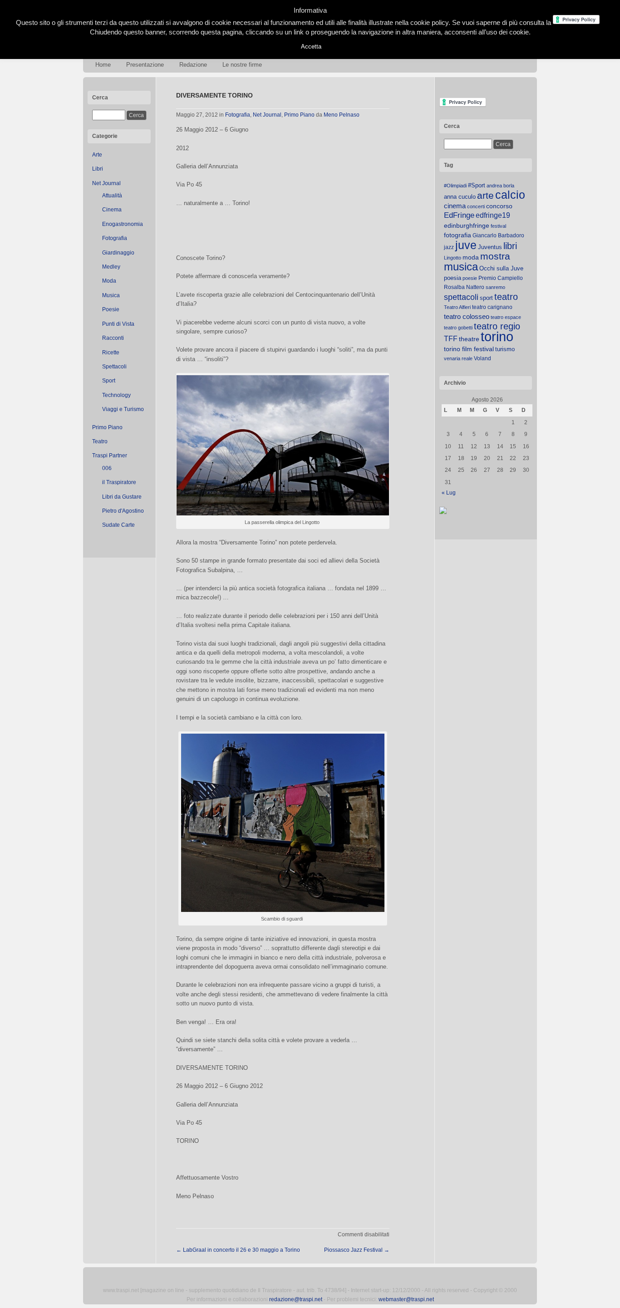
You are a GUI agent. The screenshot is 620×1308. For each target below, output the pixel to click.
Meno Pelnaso (341, 115)
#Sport (476, 185)
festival (498, 226)
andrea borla (500, 185)
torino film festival (469, 349)
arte (485, 195)
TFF (451, 338)
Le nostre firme (242, 64)
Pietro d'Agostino (123, 511)
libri (510, 246)
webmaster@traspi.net (406, 1299)
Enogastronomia (122, 224)
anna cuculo (460, 196)
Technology (116, 395)
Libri (97, 169)
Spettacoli (114, 366)
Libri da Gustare (122, 497)
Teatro (100, 441)
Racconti (113, 338)
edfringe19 (493, 215)
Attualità (112, 195)
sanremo (495, 287)
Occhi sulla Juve (501, 268)
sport (486, 297)
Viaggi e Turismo (123, 409)
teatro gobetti (458, 327)
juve (466, 245)
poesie (470, 278)
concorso (499, 206)
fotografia (457, 235)
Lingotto (452, 257)
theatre (469, 339)
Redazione (193, 64)
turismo (505, 349)
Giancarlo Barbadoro (498, 235)
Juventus (490, 247)
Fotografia (114, 238)
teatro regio (497, 326)
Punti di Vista (118, 324)
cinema (455, 206)
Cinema (112, 209)
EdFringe (459, 215)
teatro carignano (492, 307)
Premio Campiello (500, 278)
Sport (108, 380)
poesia (452, 277)
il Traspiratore (119, 482)
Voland (482, 358)
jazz (449, 247)
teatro (506, 297)
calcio (510, 195)
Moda (109, 281)
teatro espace (506, 317)
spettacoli (461, 297)
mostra (495, 256)
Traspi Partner (109, 455)
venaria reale (458, 358)
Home (103, 64)
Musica (111, 295)
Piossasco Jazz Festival (356, 1250)
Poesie (110, 309)
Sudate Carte (118, 525)
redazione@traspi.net (295, 1299)
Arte (97, 155)
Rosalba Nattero (464, 287)
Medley (111, 267)
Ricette (110, 352)
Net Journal (106, 183)
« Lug (449, 493)
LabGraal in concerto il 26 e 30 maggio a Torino (238, 1250)
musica (461, 267)
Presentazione (145, 64)
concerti (476, 206)
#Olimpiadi (455, 185)
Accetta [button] (311, 46)
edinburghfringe (466, 225)
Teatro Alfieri (457, 307)
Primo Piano (107, 427)
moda (471, 257)
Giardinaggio (118, 253)
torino (497, 336)
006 (107, 468)
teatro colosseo (466, 316)
